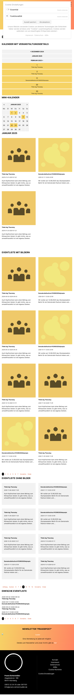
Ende (29, 474)
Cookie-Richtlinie (55, 670)
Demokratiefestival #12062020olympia (37, 80)
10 (26, 587)
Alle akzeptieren (45, 22)
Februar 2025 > (37, 60)
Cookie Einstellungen (46, 674)
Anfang (5, 587)
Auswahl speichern (30, 22)
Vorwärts (23, 474)
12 (32, 587)
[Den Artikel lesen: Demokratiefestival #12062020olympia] (55, 171)
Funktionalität (16, 16)
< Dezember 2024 (37, 51)
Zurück (11, 587)
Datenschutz (55, 665)
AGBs (55, 667)
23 (16, 125)
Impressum (55, 662)
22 (12, 125)
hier (55, 643)
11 (23, 117)
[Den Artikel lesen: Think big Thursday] (19, 171)
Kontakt (55, 660)
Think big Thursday (37, 67)
